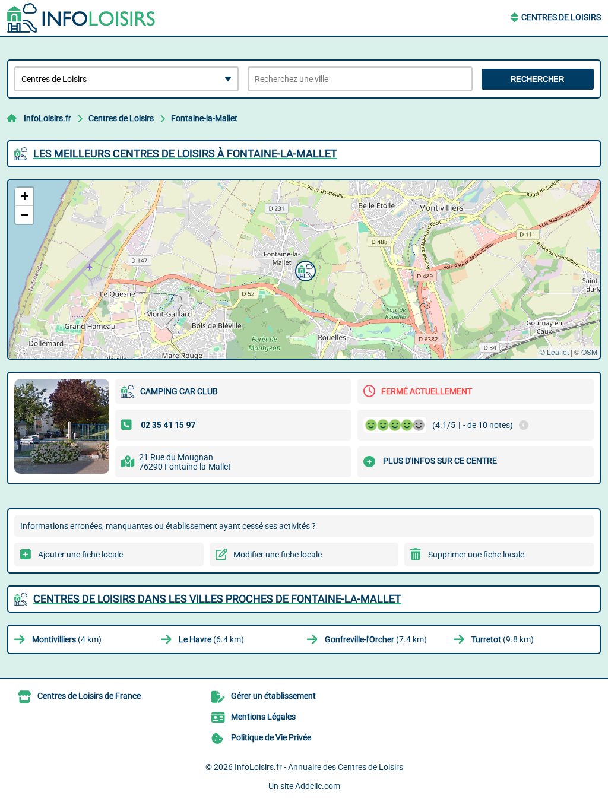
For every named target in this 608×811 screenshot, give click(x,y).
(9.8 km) (502, 639)
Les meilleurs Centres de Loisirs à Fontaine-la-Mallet (185, 153)
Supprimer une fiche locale (476, 554)
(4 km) (67, 639)
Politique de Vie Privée (271, 737)
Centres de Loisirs (561, 17)
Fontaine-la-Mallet (204, 118)
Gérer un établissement (273, 696)
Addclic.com (317, 786)
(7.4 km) (376, 639)
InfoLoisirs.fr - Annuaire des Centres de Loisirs (319, 767)
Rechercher (537, 79)
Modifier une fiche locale (277, 554)
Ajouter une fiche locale (80, 554)
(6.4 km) (211, 639)
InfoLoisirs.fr (47, 118)
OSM (589, 352)
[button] (304, 269)
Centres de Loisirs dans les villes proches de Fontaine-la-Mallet (217, 599)
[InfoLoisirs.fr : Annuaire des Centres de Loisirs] (81, 18)
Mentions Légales (263, 716)
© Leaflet (554, 352)
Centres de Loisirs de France (89, 696)
